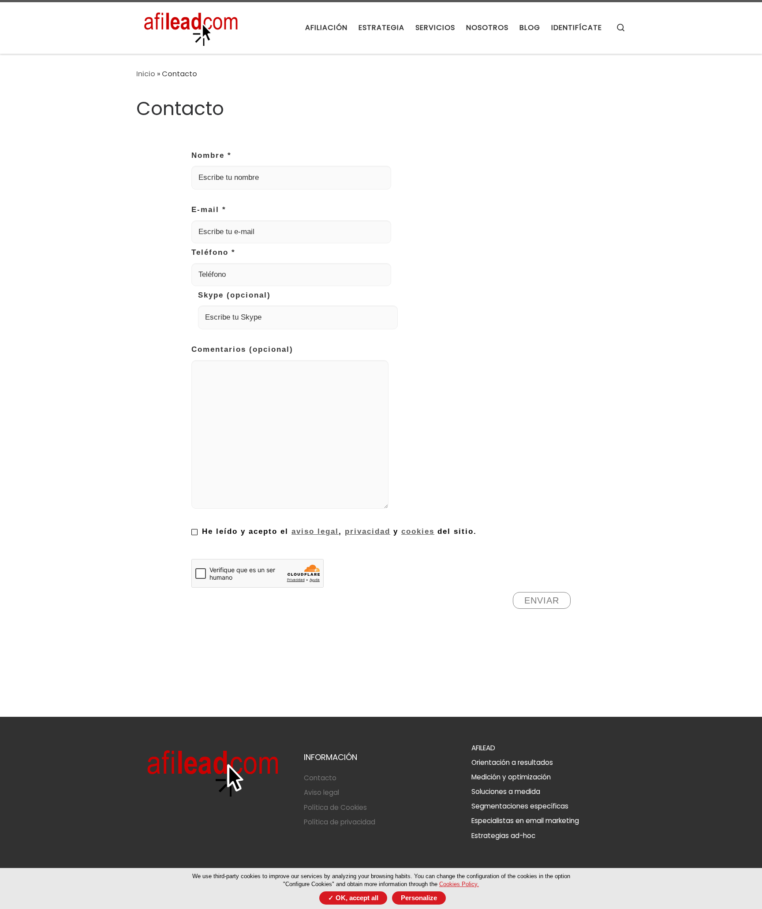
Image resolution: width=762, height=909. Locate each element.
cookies (417, 531)
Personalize (419, 898)
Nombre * (211, 155)
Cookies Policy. (459, 884)
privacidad (367, 531)
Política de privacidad (339, 822)
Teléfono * (213, 252)
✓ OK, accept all (353, 898)
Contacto (320, 777)
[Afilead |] (191, 26)
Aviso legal (321, 792)
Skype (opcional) (234, 295)
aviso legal (315, 531)
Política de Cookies (335, 807)
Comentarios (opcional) (242, 349)
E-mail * (208, 209)
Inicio (145, 74)
